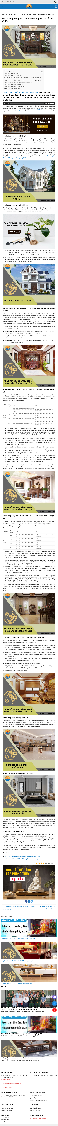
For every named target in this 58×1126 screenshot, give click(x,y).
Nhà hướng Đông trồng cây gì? (12, 88)
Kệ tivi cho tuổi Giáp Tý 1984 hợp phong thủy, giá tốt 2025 (16, 983)
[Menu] (2, 7)
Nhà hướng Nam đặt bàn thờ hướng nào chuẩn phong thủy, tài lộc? (23, 856)
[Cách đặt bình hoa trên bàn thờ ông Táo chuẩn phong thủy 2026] (29, 928)
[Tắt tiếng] (49, 103)
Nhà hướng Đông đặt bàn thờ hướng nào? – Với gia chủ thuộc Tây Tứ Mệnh (23, 79)
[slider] (52, 103)
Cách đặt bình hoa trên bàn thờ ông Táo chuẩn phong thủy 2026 (18, 938)
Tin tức (10, 14)
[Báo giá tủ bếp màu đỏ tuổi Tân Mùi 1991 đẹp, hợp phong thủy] (29, 950)
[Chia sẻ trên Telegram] (32, 901)
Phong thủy (17, 14)
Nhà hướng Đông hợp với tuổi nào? (13, 75)
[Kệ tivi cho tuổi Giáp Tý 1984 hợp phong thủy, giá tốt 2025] (29, 973)
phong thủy (19, 110)
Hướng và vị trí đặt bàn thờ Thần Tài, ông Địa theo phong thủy (21, 859)
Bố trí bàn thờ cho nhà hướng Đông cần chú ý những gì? (18, 82)
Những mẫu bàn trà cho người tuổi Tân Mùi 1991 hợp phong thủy (22, 1058)
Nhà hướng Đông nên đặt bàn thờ (20, 92)
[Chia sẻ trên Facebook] (26, 901)
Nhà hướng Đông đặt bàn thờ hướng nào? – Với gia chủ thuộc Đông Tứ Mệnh (24, 80)
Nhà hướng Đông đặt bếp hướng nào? (14, 84)
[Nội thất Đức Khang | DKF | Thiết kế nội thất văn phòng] (29, 6)
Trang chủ (4, 14)
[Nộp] (55, 1)
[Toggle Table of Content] (41, 71)
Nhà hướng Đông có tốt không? (12, 73)
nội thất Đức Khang (39, 110)
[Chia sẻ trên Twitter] (29, 901)
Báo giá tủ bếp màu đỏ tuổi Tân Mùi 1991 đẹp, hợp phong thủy (17, 961)
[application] (29, 103)
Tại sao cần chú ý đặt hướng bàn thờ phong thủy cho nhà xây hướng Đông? (23, 77)
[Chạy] (5, 103)
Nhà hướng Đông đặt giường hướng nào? (15, 86)
